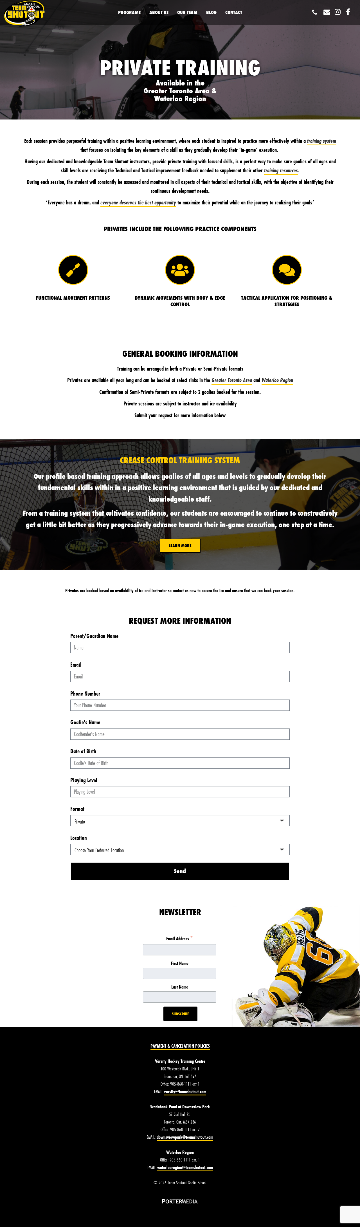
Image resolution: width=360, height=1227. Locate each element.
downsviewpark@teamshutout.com (185, 1137)
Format (77, 809)
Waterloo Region (277, 380)
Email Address (179, 939)
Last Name (179, 987)
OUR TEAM (187, 12)
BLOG (211, 12)
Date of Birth (83, 751)
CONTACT (233, 12)
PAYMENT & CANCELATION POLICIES (180, 1046)
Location (78, 838)
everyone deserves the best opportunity (138, 202)
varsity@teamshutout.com (185, 1091)
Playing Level (83, 780)
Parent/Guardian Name (94, 636)
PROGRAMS (129, 12)
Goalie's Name (85, 722)
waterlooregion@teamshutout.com (185, 1167)
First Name (179, 963)
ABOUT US (158, 12)
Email (76, 664)
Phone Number (85, 693)
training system (321, 141)
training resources (281, 170)
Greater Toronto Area (232, 380)
